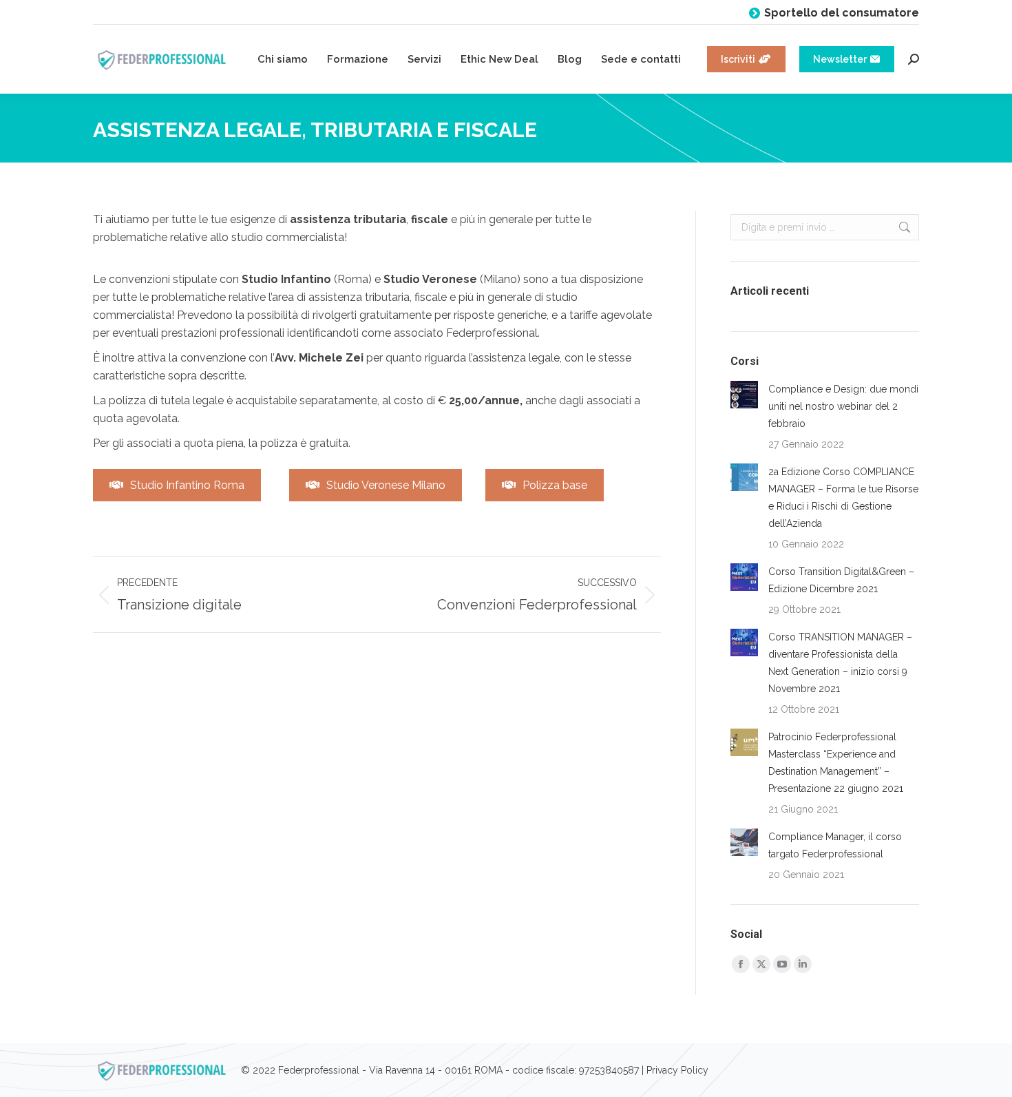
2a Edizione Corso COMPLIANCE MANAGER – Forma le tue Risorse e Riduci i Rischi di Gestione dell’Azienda (843, 497)
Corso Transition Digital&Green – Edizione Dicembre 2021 (841, 580)
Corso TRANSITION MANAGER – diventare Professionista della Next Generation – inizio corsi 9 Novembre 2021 (840, 662)
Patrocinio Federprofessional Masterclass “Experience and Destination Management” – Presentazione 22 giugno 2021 (835, 762)
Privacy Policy (677, 1070)
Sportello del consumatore (841, 12)
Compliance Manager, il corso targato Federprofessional (835, 845)
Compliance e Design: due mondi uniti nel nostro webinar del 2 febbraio (843, 406)
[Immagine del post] (744, 394)
